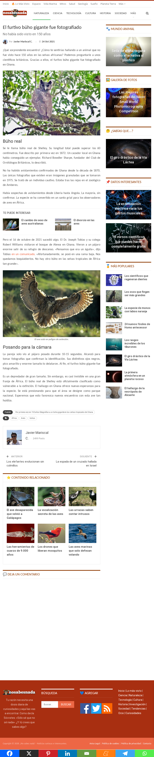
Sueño (94, 3)
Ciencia (57, 13)
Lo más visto (134, 690)
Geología (83, 3)
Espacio (36, 3)
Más (121, 3)
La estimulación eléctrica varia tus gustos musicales (128, 208)
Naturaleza (41, 13)
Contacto (147, 744)
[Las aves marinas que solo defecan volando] (82, 533)
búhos (32, 418)
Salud (72, 3)
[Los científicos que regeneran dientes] (114, 280)
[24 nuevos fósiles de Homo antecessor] (114, 328)
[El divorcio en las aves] (63, 225)
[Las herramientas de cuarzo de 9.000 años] (20, 533)
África (14, 418)
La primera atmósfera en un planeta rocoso (135, 376)
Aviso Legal (95, 744)
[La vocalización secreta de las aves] (51, 496)
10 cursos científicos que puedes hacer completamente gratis (128, 241)
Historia (105, 13)
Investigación (137, 704)
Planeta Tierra (108, 3)
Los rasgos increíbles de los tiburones (135, 343)
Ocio (121, 713)
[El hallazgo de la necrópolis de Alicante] (114, 393)
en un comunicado (23, 254)
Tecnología (73, 13)
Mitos (63, 3)
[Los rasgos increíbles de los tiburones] (114, 344)
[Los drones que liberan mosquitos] (51, 533)
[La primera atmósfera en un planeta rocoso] (114, 377)
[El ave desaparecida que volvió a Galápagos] (20, 496)
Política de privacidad (131, 744)
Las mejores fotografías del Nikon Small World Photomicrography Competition (128, 101)
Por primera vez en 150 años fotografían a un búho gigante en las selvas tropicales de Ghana (54, 412)
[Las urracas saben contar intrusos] (82, 496)
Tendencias (138, 708)
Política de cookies (110, 744)
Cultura (90, 13)
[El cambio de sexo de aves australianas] (11, 225)
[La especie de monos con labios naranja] (114, 312)
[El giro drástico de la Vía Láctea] (129, 153)
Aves (23, 418)
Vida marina (50, 3)
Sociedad (121, 13)
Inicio (6, 3)
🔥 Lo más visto (20, 3)
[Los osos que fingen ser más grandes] (114, 296)
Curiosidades (133, 713)
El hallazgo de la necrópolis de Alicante (135, 392)
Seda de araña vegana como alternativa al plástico (128, 55)
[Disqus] (51, 629)
